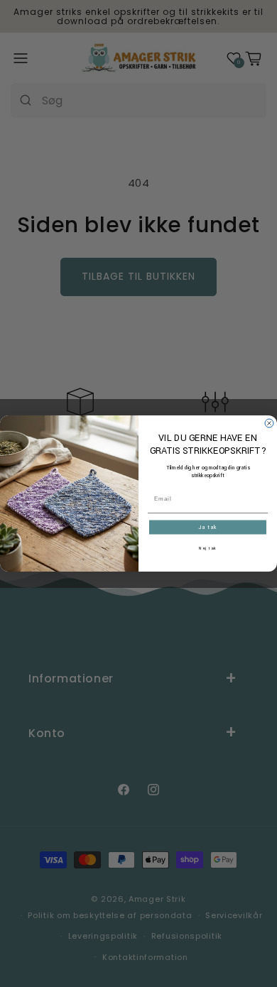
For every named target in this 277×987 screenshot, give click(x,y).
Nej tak (208, 549)
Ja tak (207, 527)
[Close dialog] (269, 423)
